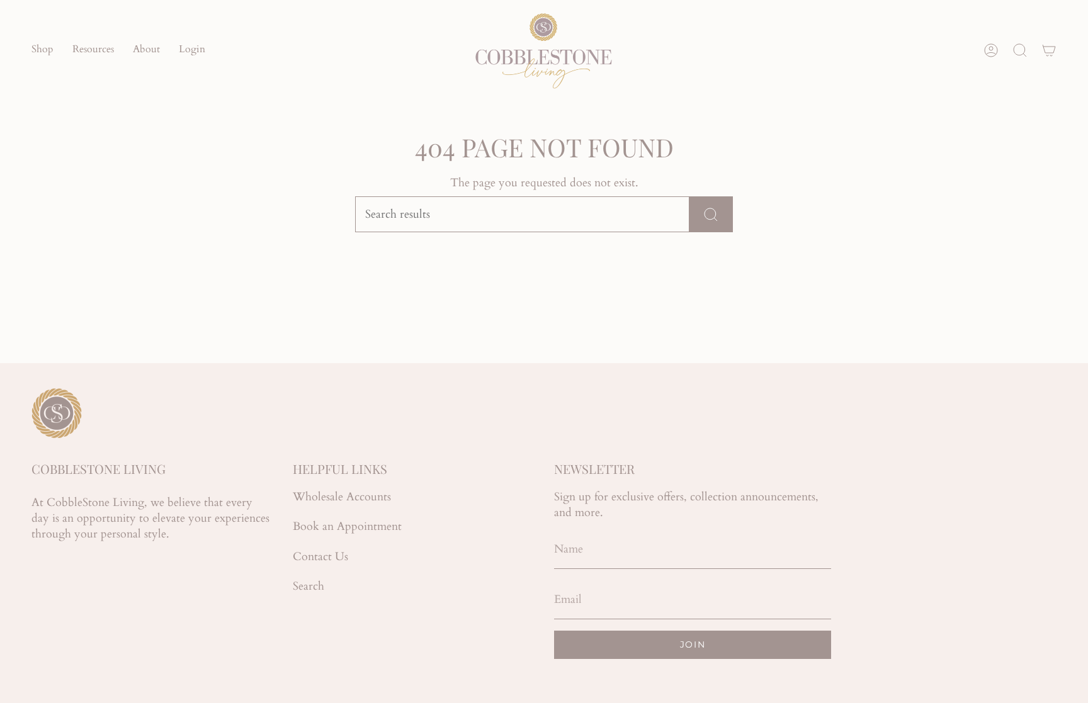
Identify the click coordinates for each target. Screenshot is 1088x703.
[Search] (711, 214)
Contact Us (320, 557)
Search (308, 586)
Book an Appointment (347, 526)
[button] (42, 50)
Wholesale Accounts (342, 497)
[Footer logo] (56, 413)
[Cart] (1048, 50)
